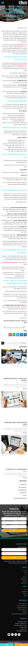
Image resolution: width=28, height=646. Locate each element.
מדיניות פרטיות (24, 583)
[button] (3, 3)
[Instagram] (15, 634)
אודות (26, 572)
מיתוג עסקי (24, 495)
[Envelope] (9, 634)
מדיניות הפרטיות (7, 534)
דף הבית (24, 19)
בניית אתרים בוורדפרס (23, 493)
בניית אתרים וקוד (21, 28)
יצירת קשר (25, 577)
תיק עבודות (24, 593)
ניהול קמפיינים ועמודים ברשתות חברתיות (20, 498)
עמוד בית (25, 570)
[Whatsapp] (12, 634)
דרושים (25, 595)
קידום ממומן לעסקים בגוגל (22, 490)
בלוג (21, 19)
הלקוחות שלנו (24, 591)
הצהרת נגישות (24, 579)
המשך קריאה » (24, 389)
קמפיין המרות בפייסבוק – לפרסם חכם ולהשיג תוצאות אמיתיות (16, 424)
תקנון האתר (24, 581)
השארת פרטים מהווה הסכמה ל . (14, 534)
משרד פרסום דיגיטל (23, 484)
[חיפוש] (2, 343)
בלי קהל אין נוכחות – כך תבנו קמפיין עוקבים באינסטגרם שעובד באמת (15, 380)
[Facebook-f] (19, 634)
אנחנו (25, 305)
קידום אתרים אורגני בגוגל (22, 487)
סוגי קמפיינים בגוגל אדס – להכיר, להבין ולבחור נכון (16, 469)
